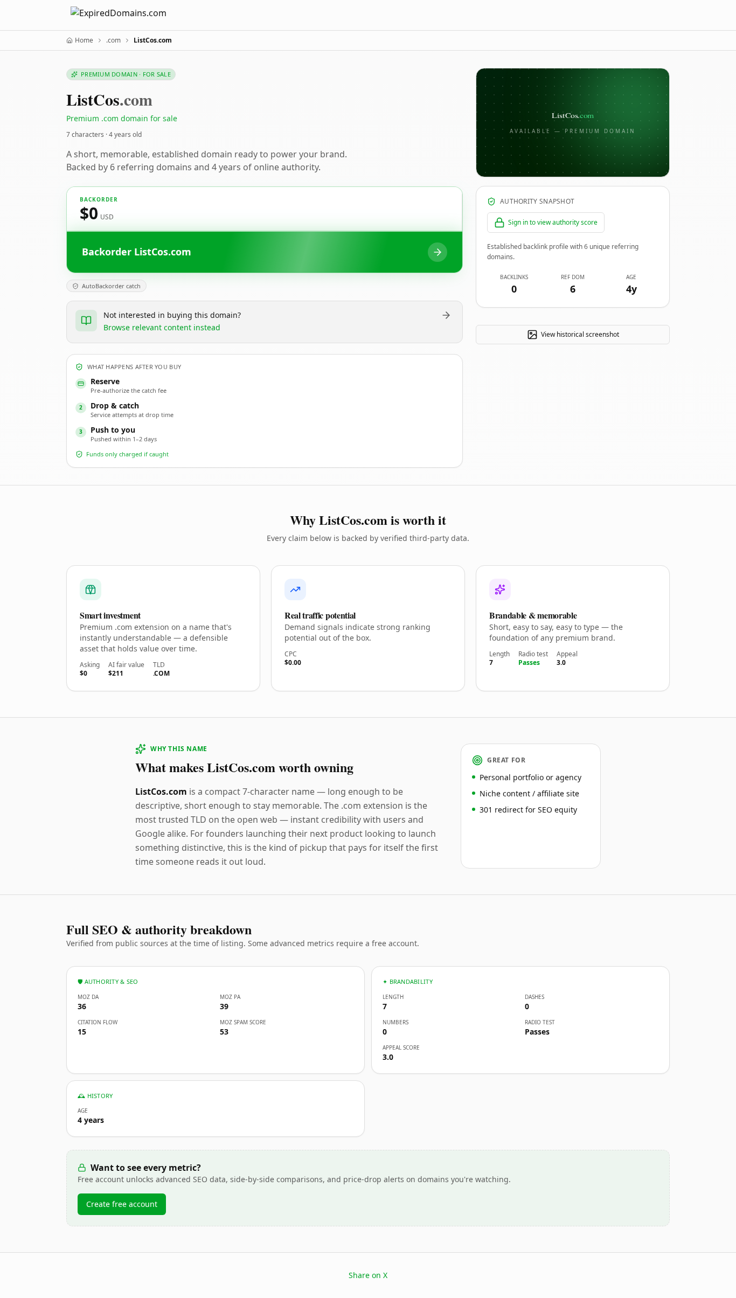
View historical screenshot (580, 334)
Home (84, 40)
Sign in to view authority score (553, 222)
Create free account (121, 1204)
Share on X (368, 1275)
